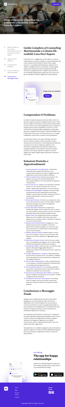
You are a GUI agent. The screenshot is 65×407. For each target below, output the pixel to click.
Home (39, 4)
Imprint (17, 397)
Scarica (47, 96)
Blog (46, 4)
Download (56, 4)
